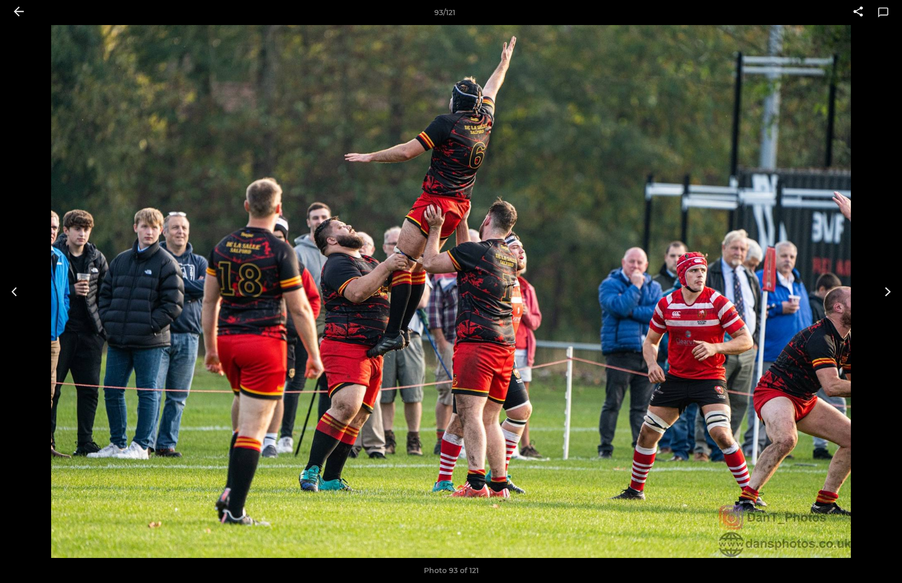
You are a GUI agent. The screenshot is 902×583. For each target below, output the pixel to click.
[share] (858, 12)
